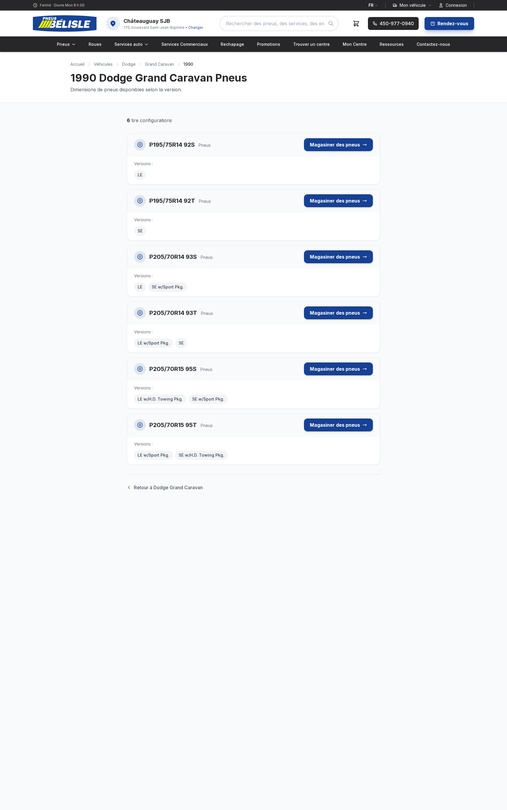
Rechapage (232, 44)
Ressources (392, 44)
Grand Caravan (159, 64)
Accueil (77, 64)
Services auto (128, 44)
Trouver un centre (311, 44)
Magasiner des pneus (335, 145)
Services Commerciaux (184, 44)
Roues (95, 44)
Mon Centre (355, 44)
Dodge (129, 64)
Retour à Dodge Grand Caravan (168, 487)
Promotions (268, 44)
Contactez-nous (433, 44)
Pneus (63, 44)
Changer (195, 27)
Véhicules (103, 64)
